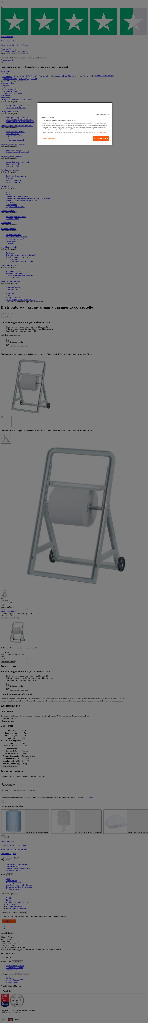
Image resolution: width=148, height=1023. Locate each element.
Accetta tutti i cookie (101, 138)
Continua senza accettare (103, 114)
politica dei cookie (101, 132)
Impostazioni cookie (48, 138)
